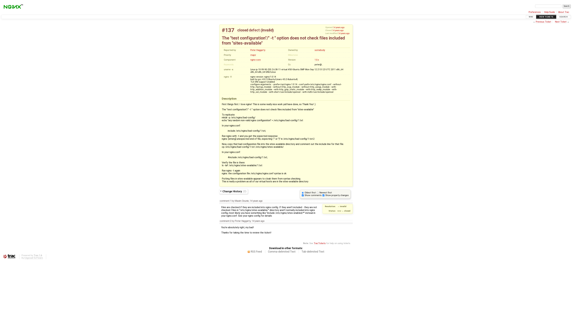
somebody (320, 50)
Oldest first (310, 192)
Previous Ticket (543, 22)
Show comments (313, 195)
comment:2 (225, 221)
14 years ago (339, 27)
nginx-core (255, 60)
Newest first (326, 192)
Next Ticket (560, 22)
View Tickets (546, 17)
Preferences (535, 12)
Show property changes (337, 195)
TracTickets (320, 243)
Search (563, 17)
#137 (228, 30)
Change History (234, 191)
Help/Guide (549, 12)
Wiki (531, 17)
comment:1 (225, 200)
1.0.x (317, 60)
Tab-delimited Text (312, 251)
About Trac (563, 12)
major (253, 55)
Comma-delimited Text (282, 251)
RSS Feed (256, 251)
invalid (267, 30)
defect (254, 30)
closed (242, 30)
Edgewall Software (34, 258)
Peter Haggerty (257, 50)
